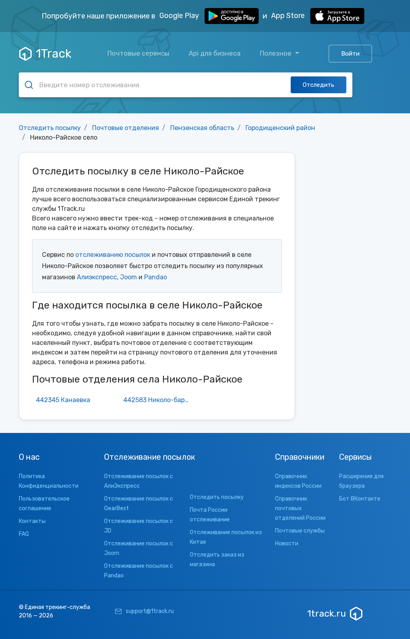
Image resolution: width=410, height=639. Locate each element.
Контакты (32, 521)
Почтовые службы (300, 530)
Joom (128, 277)
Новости (286, 543)
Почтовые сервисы (138, 53)
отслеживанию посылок (112, 254)
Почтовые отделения (125, 128)
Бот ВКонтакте (359, 498)
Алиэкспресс (97, 277)
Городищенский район (280, 128)
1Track (53, 53)
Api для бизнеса (215, 53)
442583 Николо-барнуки (159, 400)
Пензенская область (202, 128)
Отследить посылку (50, 128)
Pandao (155, 277)
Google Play (180, 15)
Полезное (276, 53)
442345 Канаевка (63, 400)
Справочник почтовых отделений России (300, 508)
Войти (350, 53)
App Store (288, 15)
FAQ (24, 534)
